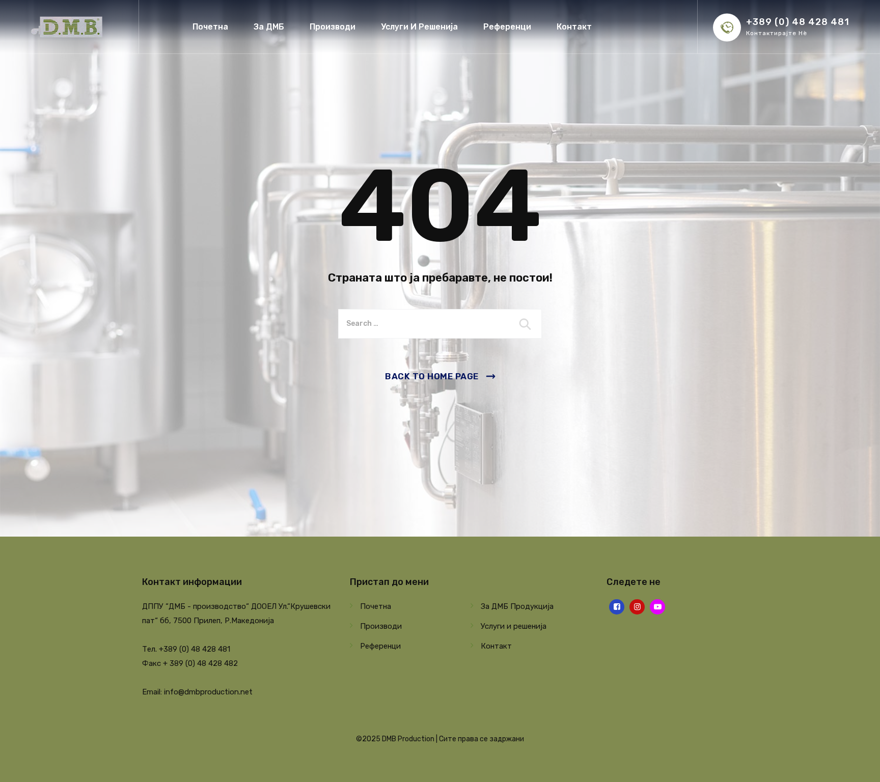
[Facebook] (616, 607)
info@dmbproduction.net (208, 691)
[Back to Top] (858, 765)
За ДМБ (269, 27)
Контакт (574, 27)
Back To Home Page (432, 376)
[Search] (526, 324)
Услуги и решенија (513, 626)
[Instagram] (637, 607)
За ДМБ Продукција (517, 606)
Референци (507, 27)
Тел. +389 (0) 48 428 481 (186, 649)
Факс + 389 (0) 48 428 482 (190, 663)
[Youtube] (657, 607)
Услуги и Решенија (419, 27)
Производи (332, 27)
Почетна (210, 27)
